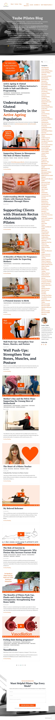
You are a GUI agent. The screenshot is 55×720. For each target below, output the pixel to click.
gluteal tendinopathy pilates (46, 135)
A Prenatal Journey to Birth (16, 301)
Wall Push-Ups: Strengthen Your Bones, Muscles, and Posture (18, 343)
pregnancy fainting (46, 281)
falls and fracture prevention (46, 124)
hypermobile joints (46, 149)
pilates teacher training (45, 270)
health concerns (45, 137)
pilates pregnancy (32, 405)
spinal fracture (18, 556)
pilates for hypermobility (45, 244)
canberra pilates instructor (45, 94)
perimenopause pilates (45, 220)
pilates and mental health (46, 227)
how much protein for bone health (47, 142)
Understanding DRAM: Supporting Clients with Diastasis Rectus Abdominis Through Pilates (19, 198)
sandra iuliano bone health (46, 285)
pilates (43, 225)
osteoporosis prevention (44, 207)
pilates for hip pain (19, 94)
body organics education (45, 80)
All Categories (45, 67)
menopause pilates (46, 172)
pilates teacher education (45, 267)
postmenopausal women (21, 124)
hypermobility (45, 151)
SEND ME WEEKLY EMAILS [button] (27, 705)
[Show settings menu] (36, 81)
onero (43, 191)
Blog (20, 4)
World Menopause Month (17, 162)
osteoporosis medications (44, 200)
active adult (33, 124)
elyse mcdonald (45, 105)
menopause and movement (45, 169)
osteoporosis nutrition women (45, 203)
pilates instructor (16, 468)
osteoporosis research (44, 210)
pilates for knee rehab (45, 248)
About (12, 4)
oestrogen (44, 187)
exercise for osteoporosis (12, 554)
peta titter (44, 223)
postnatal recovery (46, 280)
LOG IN (31, 4)
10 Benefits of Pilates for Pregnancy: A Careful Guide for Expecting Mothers (20, 259)
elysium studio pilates (47, 107)
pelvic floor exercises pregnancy (47, 215)
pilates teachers (32, 643)
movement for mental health (47, 179)
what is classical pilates (45, 301)
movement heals (10, 468)
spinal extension (12, 556)
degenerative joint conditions (46, 102)
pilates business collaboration (45, 236)
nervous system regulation (45, 184)
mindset (43, 177)
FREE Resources (26, 5)
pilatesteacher (22, 468)
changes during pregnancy (8, 263)
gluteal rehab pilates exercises (46, 131)
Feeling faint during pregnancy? (18, 640)
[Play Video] (3, 81)
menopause (44, 163)
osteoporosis (24, 554)
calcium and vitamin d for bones (46, 90)
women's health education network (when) (46, 307)
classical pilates (45, 100)
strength (27, 468)
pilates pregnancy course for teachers (23, 643)
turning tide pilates (46, 295)
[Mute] (34, 81)
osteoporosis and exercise (46, 196)
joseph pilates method (45, 154)
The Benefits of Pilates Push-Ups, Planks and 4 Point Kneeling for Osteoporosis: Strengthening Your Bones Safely (19, 598)
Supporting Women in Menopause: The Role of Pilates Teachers (19, 154)
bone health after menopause (46, 85)
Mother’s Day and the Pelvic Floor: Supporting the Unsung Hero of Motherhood (19, 401)
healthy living (19, 554)
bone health (5, 554)
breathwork (44, 88)
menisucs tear (45, 161)
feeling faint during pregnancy (25, 263)
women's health (45, 304)
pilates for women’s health (46, 251)
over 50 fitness (45, 213)
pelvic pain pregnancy (47, 218)
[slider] (20, 81)
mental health (45, 173)
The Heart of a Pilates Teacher (17, 466)
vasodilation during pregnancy (46, 297)
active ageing (45, 69)
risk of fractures (6, 556)
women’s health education (45, 313)
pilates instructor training (45, 256)
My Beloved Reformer (13, 508)
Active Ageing (14, 114)
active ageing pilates (46, 71)
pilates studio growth (46, 264)
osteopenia (44, 192)
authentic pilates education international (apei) (46, 74)
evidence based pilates (45, 111)
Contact (16, 4)
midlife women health (47, 175)
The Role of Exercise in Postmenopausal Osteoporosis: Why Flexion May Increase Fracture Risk (20, 550)
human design (45, 148)
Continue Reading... (7, 125)
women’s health (45, 310)
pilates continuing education (46, 239)
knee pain (44, 156)
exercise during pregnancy (16, 263)
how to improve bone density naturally (47, 145)
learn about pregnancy (24, 405)
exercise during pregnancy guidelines (47, 118)
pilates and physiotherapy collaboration (10, 94)
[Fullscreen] (39, 81)
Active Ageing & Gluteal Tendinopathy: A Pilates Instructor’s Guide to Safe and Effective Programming (20, 87)
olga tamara (44, 189)
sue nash (43, 293)
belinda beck (44, 77)
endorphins (5, 468)
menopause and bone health (47, 166)
